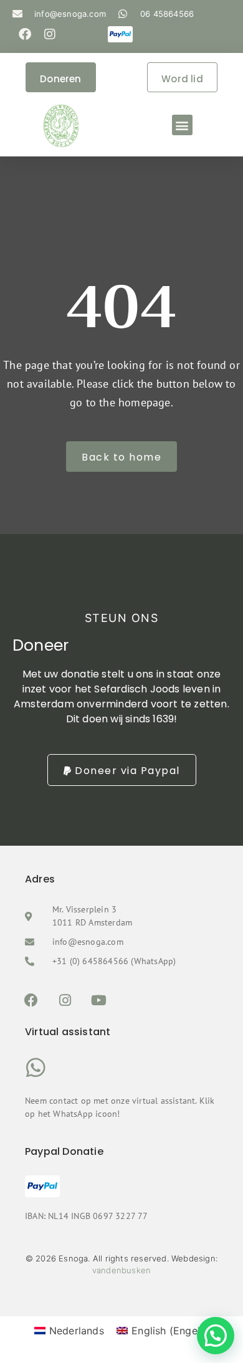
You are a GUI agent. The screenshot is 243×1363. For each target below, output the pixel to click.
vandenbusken (121, 1270)
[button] (182, 125)
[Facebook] (24, 34)
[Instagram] (49, 34)
